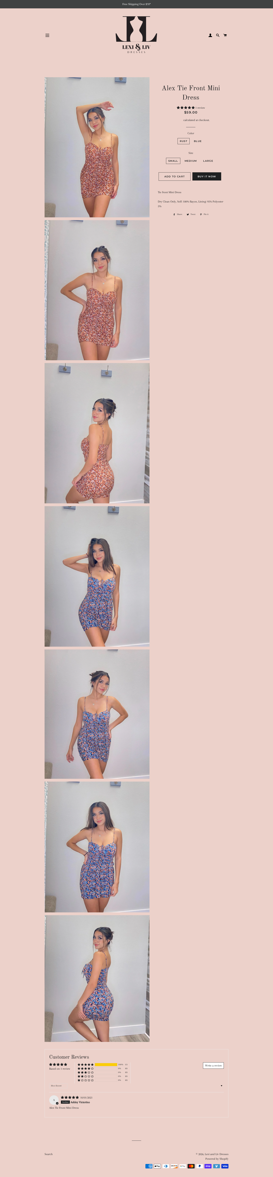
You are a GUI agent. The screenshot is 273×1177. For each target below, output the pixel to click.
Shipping (177, 120)
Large (208, 160)
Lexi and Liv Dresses (216, 1154)
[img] (70, 1097)
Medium (191, 160)
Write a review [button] (213, 1065)
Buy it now (207, 176)
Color (191, 133)
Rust (183, 141)
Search (49, 1154)
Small (173, 160)
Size (190, 153)
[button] (186, 107)
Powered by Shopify (216, 1158)
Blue (198, 141)
